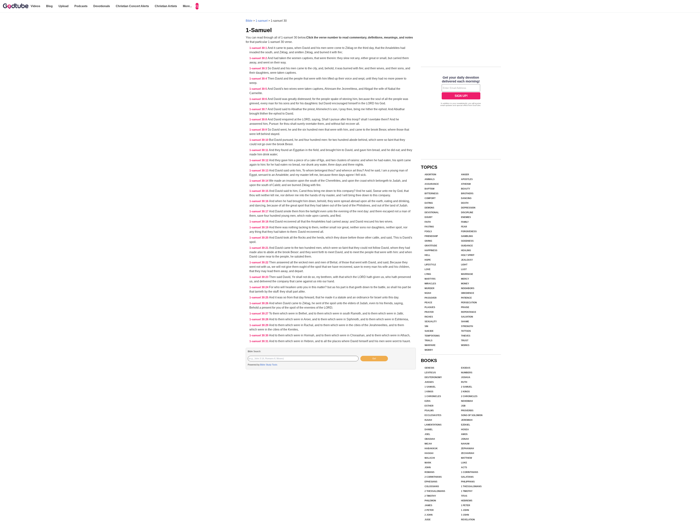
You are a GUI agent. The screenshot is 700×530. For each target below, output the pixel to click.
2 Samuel (466, 387)
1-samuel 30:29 (259, 325)
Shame (465, 321)
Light (464, 264)
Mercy (465, 279)
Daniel (429, 429)
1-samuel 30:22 (259, 262)
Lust (464, 269)
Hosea (465, 429)
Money (465, 283)
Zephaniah (467, 448)
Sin (426, 326)
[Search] (197, 6)
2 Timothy (430, 496)
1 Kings (429, 391)
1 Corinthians (469, 472)
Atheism (466, 184)
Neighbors (467, 288)
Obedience (467, 293)
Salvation (467, 317)
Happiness (431, 250)
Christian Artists (166, 6)
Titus (464, 496)
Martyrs (430, 279)
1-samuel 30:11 (259, 150)
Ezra (428, 401)
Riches (429, 317)
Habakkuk (431, 448)
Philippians (468, 481)
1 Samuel (430, 387)
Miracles (430, 283)
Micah (428, 443)
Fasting (429, 226)
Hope (428, 260)
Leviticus (430, 372)
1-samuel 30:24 (259, 287)
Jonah (465, 439)
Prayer (429, 312)
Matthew (466, 458)
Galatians (467, 477)
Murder (429, 288)
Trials (428, 340)
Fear (464, 226)
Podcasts (81, 6)
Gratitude (431, 245)
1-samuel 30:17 (259, 211)
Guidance (467, 245)
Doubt (428, 217)
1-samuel (262, 20)
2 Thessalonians (435, 491)
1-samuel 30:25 (259, 297)
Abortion (430, 174)
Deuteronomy (433, 377)
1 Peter (465, 505)
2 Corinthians (433, 477)
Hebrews (466, 500)
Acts (464, 467)
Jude (428, 519)
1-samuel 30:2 (258, 58)
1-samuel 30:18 (259, 221)
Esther (429, 406)
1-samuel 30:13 (259, 170)
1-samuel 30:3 (258, 68)
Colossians (432, 486)
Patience (466, 298)
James (428, 505)
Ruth (464, 382)
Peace (428, 302)
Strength (467, 326)
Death (464, 203)
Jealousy (467, 260)
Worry (429, 350)
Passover (431, 298)
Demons (429, 207)
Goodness (467, 241)
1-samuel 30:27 (259, 313)
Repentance (468, 312)
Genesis (429, 368)
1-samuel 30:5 (258, 88)
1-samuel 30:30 (259, 335)
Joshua (465, 377)
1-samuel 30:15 (259, 190)
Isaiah (428, 420)
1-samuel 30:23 (259, 277)
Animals (430, 179)
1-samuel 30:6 (258, 99)
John (428, 467)
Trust (464, 340)
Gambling (467, 236)
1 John (465, 510)
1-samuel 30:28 (259, 319)
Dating (429, 203)
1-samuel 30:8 (258, 119)
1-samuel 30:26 (259, 303)
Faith (428, 222)
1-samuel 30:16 (259, 201)
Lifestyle (430, 264)
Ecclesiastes (433, 415)
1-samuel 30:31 (259, 341)
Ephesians (431, 481)
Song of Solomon (472, 415)
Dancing (466, 198)
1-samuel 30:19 (259, 227)
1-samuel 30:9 (258, 129)
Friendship (431, 236)
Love (427, 269)
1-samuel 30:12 (259, 160)
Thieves (465, 335)
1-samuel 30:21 (259, 247)
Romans (429, 472)
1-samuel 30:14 (259, 180)
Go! (374, 358)
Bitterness (431, 193)
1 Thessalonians (471, 486)
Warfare (430, 345)
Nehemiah (467, 401)
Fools (428, 231)
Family (465, 222)
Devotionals (101, 6)
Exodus (465, 368)
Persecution (469, 302)
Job (463, 406)
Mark (428, 462)
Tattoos (466, 331)
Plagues (430, 307)
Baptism (429, 188)
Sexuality (431, 321)
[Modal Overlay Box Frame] (461, 91)
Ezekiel (465, 424)
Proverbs (467, 410)
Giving (428, 241)
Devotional (432, 212)
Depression (468, 207)
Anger (465, 174)
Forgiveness (469, 231)
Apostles (467, 179)
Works (465, 345)
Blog (49, 6)
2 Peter (429, 510)
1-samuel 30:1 (258, 48)
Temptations (432, 335)
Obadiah (430, 439)
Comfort (430, 198)
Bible (249, 20)
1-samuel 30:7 (258, 109)
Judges (429, 382)
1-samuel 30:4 (258, 78)
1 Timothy (466, 491)
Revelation (468, 519)
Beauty (465, 188)
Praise (465, 307)
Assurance (432, 184)
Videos (35, 6)
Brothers (467, 193)
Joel (427, 434)
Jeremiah (466, 420)
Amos (464, 434)
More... (187, 6)
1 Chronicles (433, 396)
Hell (427, 255)
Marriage (467, 274)
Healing (466, 250)
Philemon (430, 500)
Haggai (429, 453)
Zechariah (467, 453)
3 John (465, 515)
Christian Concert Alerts (132, 6)
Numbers (466, 372)
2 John (429, 515)
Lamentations (433, 424)
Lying (428, 274)
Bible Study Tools (268, 364)
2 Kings (465, 391)
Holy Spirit (467, 255)
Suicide (429, 331)
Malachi (430, 458)
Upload (64, 6)
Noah (428, 293)
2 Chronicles (469, 396)
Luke (464, 462)
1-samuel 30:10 (259, 139)
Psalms (429, 410)
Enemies (466, 217)
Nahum (465, 443)
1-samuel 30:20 (259, 237)
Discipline (467, 212)
